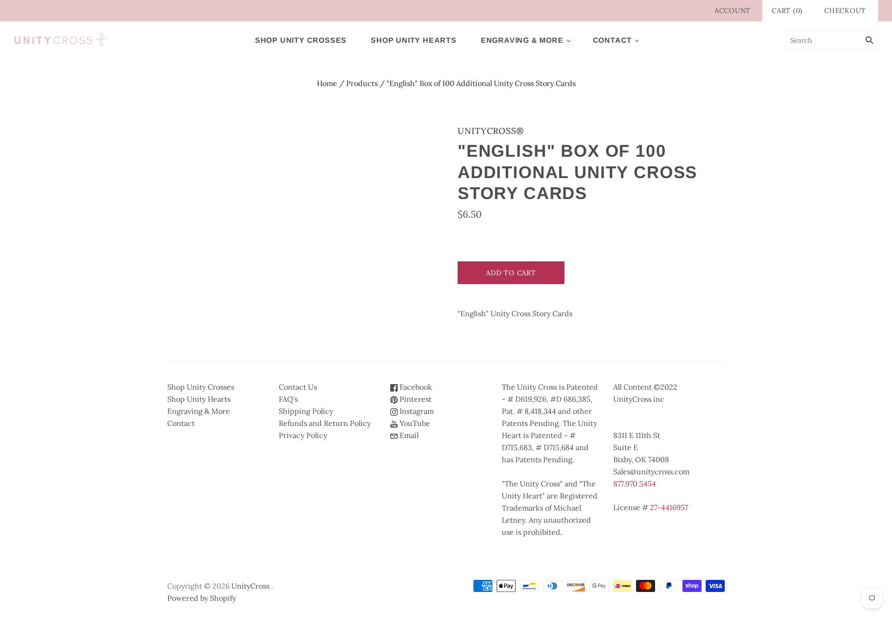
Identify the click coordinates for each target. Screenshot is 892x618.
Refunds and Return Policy (325, 423)
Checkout (845, 10)
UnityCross (250, 586)
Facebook (415, 387)
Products (362, 83)
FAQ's (288, 399)
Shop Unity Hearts (414, 40)
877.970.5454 (634, 483)
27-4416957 (669, 507)
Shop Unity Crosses (301, 40)
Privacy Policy (303, 435)
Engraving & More (522, 40)
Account (733, 10)
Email (408, 435)
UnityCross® (491, 131)
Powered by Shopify (201, 598)
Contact (612, 40)
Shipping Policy (306, 411)
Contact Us (298, 387)
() (787, 10)
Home (327, 83)
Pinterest (415, 399)
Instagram (416, 411)
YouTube (414, 423)
